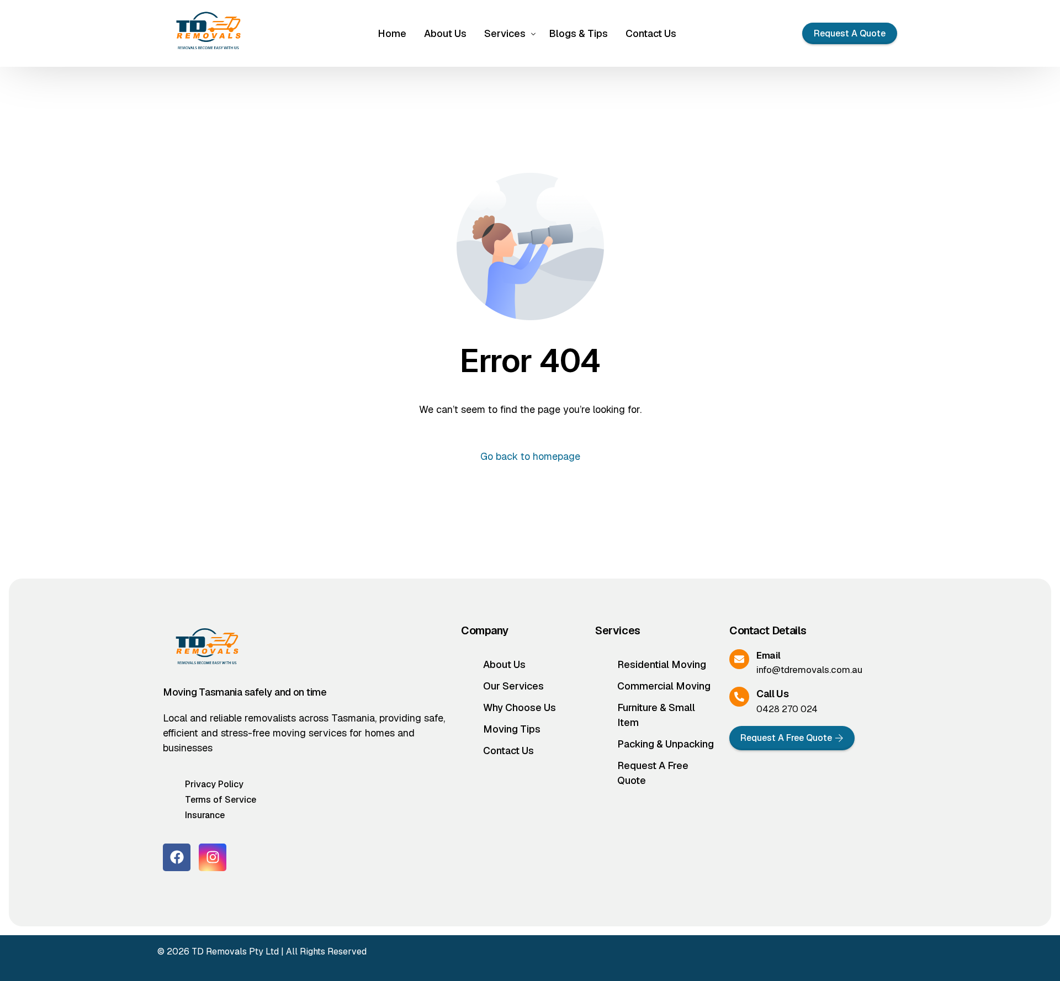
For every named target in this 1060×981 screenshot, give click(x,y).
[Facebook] (176, 857)
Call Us (772, 693)
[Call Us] (739, 697)
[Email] (739, 659)
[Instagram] (212, 857)
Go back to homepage (530, 456)
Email (768, 655)
